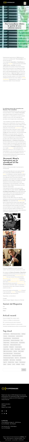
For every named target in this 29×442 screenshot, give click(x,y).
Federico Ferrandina (15, 340)
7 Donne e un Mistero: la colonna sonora (11, 320)
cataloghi (13, 292)
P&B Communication (8, 351)
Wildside (18, 364)
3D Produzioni (6, 334)
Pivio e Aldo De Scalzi (8, 353)
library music (6, 344)
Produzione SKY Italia (16, 355)
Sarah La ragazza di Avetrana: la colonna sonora (12, 324)
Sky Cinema (12, 360)
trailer (5, 364)
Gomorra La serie (14, 342)
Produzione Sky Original (8, 357)
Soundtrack (18, 360)
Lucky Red (6, 347)
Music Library (6, 349)
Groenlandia (21, 342)
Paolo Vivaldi (21, 351)
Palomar (15, 351)
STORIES (4, 308)
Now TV (23, 349)
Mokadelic (11, 347)
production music (7, 355)
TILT (4, 306)
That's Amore (22, 362)
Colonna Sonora (11, 336)
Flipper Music (6, 342)
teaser (16, 362)
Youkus (22, 364)
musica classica (18, 347)
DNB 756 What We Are (14, 278)
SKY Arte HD (22, 357)
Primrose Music (18, 275)
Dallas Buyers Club (21, 283)
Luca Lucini (11, 148)
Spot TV (5, 362)
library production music (15, 344)
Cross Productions (7, 338)
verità (19, 290)
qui (25, 284)
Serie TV (17, 357)
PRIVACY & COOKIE (6, 407)
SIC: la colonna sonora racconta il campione (12, 322)
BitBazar (23, 436)
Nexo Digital (17, 349)
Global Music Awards (15, 280)
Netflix (12, 349)
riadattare (10, 63)
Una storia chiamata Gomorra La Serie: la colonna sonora (14, 326)
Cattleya (23, 334)
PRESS (4, 310)
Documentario (6, 340)
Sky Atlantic (6, 360)
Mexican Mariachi (12, 281)
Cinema (5, 336)
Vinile (13, 364)
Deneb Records (15, 338)
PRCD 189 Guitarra (20, 281)
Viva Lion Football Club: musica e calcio (11, 318)
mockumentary (18, 127)
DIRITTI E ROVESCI (5, 404)
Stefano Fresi (11, 362)
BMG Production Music (15, 334)
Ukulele (9, 364)
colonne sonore (19, 336)
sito (11, 287)
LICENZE (3, 405)
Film (22, 340)
